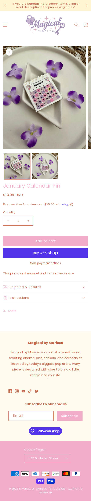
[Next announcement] (86, 5)
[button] (5, 24)
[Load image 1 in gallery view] (17, 166)
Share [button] (12, 311)
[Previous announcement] (4, 5)
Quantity (9, 212)
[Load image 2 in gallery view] (45, 166)
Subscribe (69, 416)
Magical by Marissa (33, 488)
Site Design (57, 488)
